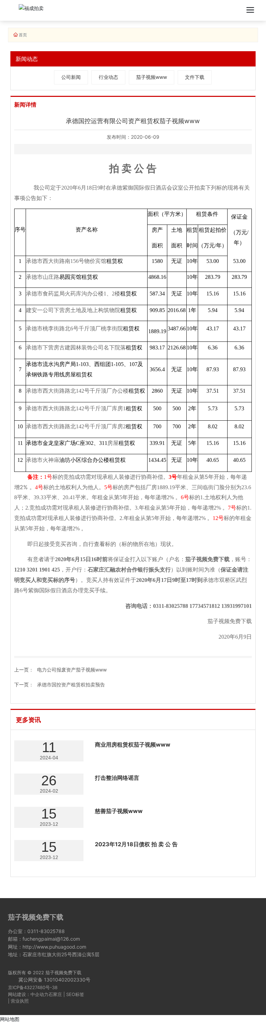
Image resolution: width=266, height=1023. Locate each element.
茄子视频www (151, 77)
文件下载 (194, 77)
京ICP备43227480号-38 (32, 987)
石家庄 (55, 994)
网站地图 (9, 1019)
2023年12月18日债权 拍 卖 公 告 (136, 844)
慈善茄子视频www (119, 810)
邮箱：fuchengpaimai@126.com (44, 939)
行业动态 (108, 77)
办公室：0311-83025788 (36, 931)
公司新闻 (71, 77)
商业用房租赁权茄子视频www (132, 744)
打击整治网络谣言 (117, 777)
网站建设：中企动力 (28, 994)
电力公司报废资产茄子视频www (72, 670)
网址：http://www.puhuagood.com (47, 947)
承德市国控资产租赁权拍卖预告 (71, 684)
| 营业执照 (18, 1001)
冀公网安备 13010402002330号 (54, 980)
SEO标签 (75, 994)
